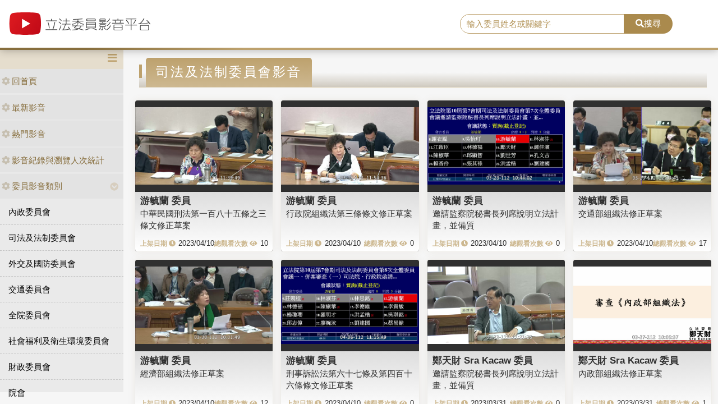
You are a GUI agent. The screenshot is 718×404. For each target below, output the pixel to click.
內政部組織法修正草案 (620, 373)
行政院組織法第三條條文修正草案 (349, 213)
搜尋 (652, 23)
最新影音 (28, 107)
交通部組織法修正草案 (620, 213)
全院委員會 (29, 315)
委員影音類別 (37, 186)
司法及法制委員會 (42, 237)
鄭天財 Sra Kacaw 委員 (482, 360)
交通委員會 (29, 289)
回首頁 (24, 81)
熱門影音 (28, 134)
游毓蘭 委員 (165, 200)
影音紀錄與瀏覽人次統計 (58, 160)
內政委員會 (29, 212)
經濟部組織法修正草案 (182, 373)
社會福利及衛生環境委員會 (58, 341)
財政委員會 (29, 366)
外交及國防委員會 (42, 263)
